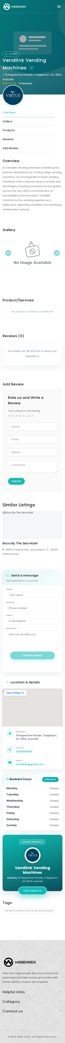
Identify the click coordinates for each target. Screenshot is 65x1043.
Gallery (7, 121)
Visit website (32, 890)
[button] (7, 253)
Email (9, 615)
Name (9, 589)
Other (12, 54)
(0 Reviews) (25, 83)
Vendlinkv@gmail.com (30, 764)
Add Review (10, 148)
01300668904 (24, 751)
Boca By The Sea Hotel (20, 543)
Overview (9, 112)
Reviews (8, 139)
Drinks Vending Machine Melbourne (29, 910)
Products (9, 130)
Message (11, 628)
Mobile (10, 602)
